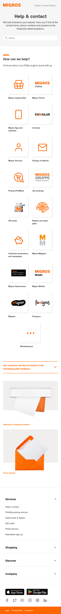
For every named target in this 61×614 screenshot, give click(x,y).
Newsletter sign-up (14, 534)
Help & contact (12, 507)
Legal (7, 610)
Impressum (29, 610)
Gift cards (9, 523)
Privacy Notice (17, 610)
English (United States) (45, 5)
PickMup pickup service (16, 512)
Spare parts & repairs (15, 517)
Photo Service (11, 529)
